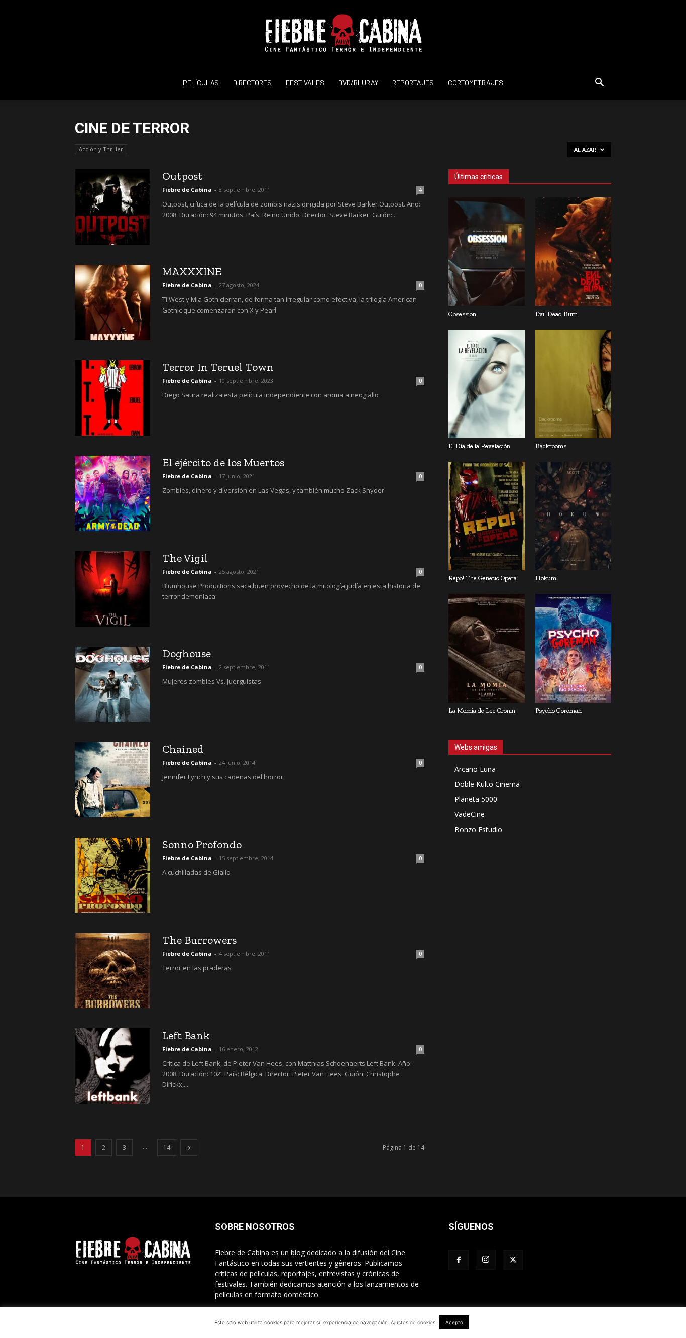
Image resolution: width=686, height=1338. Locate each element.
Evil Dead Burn (556, 314)
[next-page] (188, 1147)
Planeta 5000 (475, 799)
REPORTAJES (413, 82)
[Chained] (112, 779)
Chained (183, 749)
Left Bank (186, 1035)
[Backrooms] (573, 384)
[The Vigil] (112, 589)
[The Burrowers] (112, 970)
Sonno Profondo (202, 844)
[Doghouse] (112, 684)
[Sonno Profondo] (112, 875)
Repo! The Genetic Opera (482, 578)
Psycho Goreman (558, 710)
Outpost (182, 176)
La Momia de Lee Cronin (481, 710)
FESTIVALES (305, 82)
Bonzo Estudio (478, 829)
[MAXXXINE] (112, 302)
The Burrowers (199, 940)
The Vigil (185, 558)
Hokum (545, 578)
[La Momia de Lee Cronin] (486, 648)
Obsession (462, 314)
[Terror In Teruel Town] (112, 398)
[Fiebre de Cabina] (343, 33)
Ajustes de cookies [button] (413, 1322)
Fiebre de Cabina (187, 189)
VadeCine (469, 814)
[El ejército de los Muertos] (112, 493)
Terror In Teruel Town (218, 367)
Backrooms (550, 446)
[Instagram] (486, 1260)
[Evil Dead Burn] (573, 251)
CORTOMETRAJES (475, 82)
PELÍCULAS (201, 82)
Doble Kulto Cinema (487, 784)
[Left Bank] (112, 1066)
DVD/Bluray (358, 82)
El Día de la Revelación (479, 446)
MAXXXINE (191, 271)
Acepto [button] (454, 1322)
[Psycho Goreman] (573, 648)
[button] (599, 83)
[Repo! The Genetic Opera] (486, 516)
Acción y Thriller (101, 149)
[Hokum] (573, 516)
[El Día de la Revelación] (486, 384)
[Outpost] (112, 207)
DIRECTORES (252, 82)
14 (166, 1147)
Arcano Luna (475, 769)
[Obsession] (486, 251)
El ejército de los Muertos (223, 462)
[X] (513, 1260)
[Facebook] (458, 1260)
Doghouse (186, 653)
